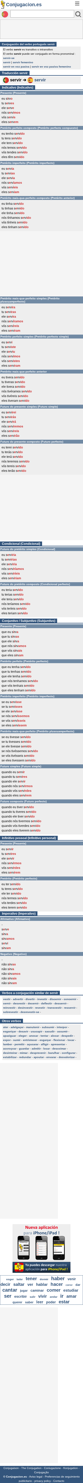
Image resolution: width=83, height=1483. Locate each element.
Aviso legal (35, 1476)
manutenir (32, 1027)
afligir (44, 1044)
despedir (67, 1035)
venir (72, 1279)
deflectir (46, 1003)
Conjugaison (11, 1468)
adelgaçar (17, 1027)
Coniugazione (52, 1468)
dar (77, 1284)
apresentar (58, 1044)
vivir (42, 1296)
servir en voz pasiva (16, 66)
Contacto (58, 1480)
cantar (9, 1290)
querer (17, 1302)
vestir (6, 999)
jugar (24, 1290)
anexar (33, 1035)
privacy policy (42, 1480)
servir (6, 62)
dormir (44, 1279)
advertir (18, 999)
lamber (7, 1044)
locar (46, 1048)
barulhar (53, 1052)
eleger (23, 1035)
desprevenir (38, 1052)
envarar (51, 1057)
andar (53, 1296)
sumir (16, 1040)
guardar (24, 1048)
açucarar (32, 1044)
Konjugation (70, 1468)
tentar (44, 1035)
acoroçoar (9, 1048)
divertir (30, 999)
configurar (68, 1052)
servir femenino (23, 62)
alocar (55, 1035)
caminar (37, 1290)
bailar (20, 1279)
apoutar (39, 1057)
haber (58, 1278)
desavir (23, 1031)
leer (39, 1302)
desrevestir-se (29, 1012)
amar (71, 1296)
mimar (24, 1052)
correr (69, 1285)
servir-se (8, 58)
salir (32, 1296)
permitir (19, 1044)
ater (5, 1027)
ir (62, 1296)
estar (64, 1301)
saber (29, 1302)
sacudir (50, 1031)
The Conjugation (31, 1468)
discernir (55, 999)
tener (31, 1278)
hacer (57, 1284)
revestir (40, 1007)
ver (30, 1284)
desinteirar (10, 1052)
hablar (42, 1284)
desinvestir (25, 1007)
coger (10, 1279)
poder (51, 1302)
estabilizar (10, 1057)
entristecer (30, 1040)
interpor (62, 1027)
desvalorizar (67, 1057)
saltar (19, 1284)
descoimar (59, 1048)
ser (7, 1296)
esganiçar (9, 1031)
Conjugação (41, 1472)
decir (5, 1284)
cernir (7, 1003)
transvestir (54, 1007)
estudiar (70, 1290)
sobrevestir (10, 1012)
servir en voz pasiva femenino (51, 66)
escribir (20, 1296)
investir (42, 999)
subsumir (48, 1027)
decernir (33, 1003)
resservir (69, 1007)
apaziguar (9, 1035)
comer (53, 1290)
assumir (62, 1031)
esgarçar (45, 1040)
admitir (36, 1048)
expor (7, 1040)
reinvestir (9, 1007)
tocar (71, 1040)
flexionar (59, 1040)
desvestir (19, 1003)
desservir (60, 1003)
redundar (25, 1057)
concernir (70, 999)
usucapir (36, 1031)
